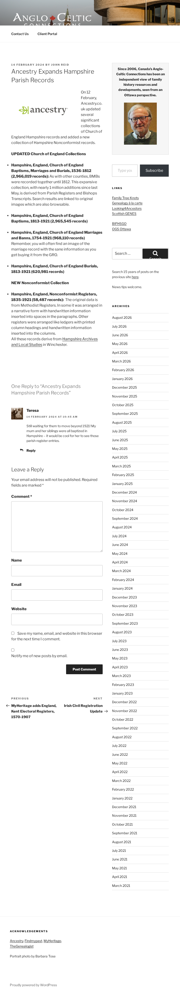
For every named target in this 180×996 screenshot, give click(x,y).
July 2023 (119, 641)
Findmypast (33, 941)
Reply (31, 450)
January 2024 (122, 588)
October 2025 (122, 405)
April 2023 (120, 667)
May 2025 (120, 449)
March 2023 (121, 676)
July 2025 (119, 431)
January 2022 (122, 798)
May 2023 (120, 658)
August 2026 (122, 317)
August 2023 (122, 632)
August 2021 (121, 842)
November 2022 (124, 711)
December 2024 (124, 492)
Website (18, 609)
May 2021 (119, 868)
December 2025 (124, 387)
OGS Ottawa (121, 229)
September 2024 (125, 518)
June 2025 (120, 440)
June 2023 (120, 650)
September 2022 (125, 728)
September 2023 (125, 623)
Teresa (32, 410)
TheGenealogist (22, 946)
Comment (21, 496)
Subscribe (154, 170)
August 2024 (122, 527)
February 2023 (123, 685)
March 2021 (121, 886)
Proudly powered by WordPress (33, 985)
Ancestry (16, 941)
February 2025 (123, 475)
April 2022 (120, 772)
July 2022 (119, 746)
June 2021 (120, 859)
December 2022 (124, 702)
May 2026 (120, 344)
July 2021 (119, 851)
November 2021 (124, 815)
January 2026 (122, 379)
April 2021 (119, 877)
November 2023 (124, 606)
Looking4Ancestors (127, 208)
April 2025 (120, 457)
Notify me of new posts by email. (39, 656)
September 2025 (125, 414)
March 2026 (121, 361)
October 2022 (122, 719)
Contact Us (20, 34)
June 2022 (120, 754)
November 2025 (124, 396)
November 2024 (124, 501)
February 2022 (123, 789)
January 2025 (122, 484)
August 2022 (121, 737)
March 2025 (121, 466)
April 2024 (120, 562)
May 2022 (119, 763)
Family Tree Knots (125, 198)
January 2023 (122, 693)
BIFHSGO (119, 224)
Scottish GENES (124, 213)
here (135, 277)
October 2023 (122, 614)
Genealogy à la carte (127, 203)
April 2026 (120, 353)
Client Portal (47, 34)
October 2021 (122, 824)
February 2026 (123, 370)
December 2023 (124, 597)
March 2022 (121, 781)
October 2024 (122, 510)
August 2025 (122, 422)
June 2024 (120, 545)
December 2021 (124, 807)
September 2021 (124, 833)
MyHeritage (52, 941)
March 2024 (121, 571)
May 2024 (120, 553)
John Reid (60, 64)
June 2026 (120, 335)
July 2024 (119, 536)
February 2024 (123, 580)
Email (16, 584)
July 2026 (119, 326)
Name (16, 560)
